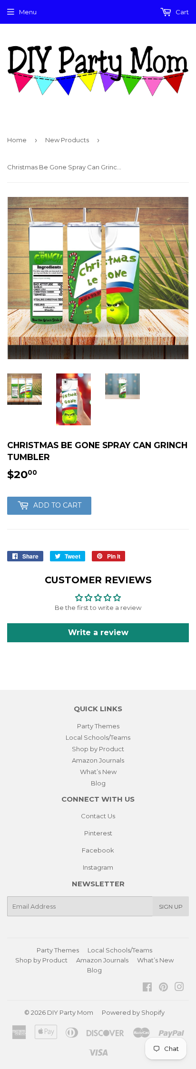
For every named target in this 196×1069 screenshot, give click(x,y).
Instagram (98, 867)
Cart (181, 12)
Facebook (98, 850)
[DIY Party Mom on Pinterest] (163, 988)
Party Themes (98, 726)
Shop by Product (98, 749)
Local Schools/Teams (98, 737)
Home (17, 140)
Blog (98, 783)
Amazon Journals (98, 760)
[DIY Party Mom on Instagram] (179, 988)
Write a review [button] (98, 632)
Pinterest (98, 833)
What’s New (98, 771)
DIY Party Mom (70, 1012)
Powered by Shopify (133, 1012)
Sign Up (171, 906)
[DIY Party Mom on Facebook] (147, 988)
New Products (67, 140)
